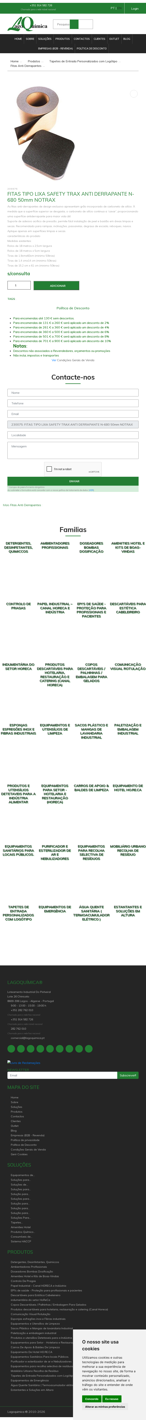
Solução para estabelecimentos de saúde (22, 1204)
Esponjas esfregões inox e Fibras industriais (38, 1319)
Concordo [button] (91, 1398)
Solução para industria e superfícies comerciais (19, 1209)
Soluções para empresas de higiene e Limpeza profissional (22, 1199)
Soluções (45, 38)
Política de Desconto (92, 48)
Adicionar (57, 286)
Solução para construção (19, 1213)
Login (135, 8)
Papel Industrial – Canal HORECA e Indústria (38, 1285)
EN (119, 8)
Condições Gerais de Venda (28, 1149)
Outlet (114, 38)
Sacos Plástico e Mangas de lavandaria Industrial (42, 1328)
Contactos (82, 38)
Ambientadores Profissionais (29, 1266)
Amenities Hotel (21, 1227)
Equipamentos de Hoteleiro (22, 1175)
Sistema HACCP (21, 1241)
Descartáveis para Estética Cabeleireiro (35, 1295)
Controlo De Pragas (23, 1281)
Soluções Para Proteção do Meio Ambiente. (22, 1218)
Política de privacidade (25, 1140)
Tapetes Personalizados (20, 1223)
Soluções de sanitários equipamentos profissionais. (20, 1185)
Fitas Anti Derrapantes (25, 66)
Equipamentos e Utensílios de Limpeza (35, 1323)
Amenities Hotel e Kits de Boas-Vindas (35, 1276)
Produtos (63, 38)
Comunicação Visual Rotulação (30, 1314)
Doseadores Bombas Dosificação (32, 1271)
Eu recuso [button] (111, 1398)
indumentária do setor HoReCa (30, 1300)
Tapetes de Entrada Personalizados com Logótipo (82, 61)
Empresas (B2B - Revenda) (55, 48)
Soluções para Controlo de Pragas (23, 1190)
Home (18, 38)
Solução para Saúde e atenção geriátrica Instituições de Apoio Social (22, 1194)
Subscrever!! (128, 1075)
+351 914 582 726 (40, 5)
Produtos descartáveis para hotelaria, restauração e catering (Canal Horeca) (59, 1309)
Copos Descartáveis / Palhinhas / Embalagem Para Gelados (48, 1304)
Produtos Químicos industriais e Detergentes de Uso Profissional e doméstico (23, 1232)
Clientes (99, 38)
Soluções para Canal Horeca (20, 1180)
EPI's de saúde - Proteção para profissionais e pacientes (46, 1290)
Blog (126, 38)
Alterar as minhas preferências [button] (105, 1406)
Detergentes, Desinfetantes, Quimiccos (35, 1262)
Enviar (74, 481)
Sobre (30, 38)
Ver (54, 360)
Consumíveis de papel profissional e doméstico (23, 1237)
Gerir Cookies (19, 1154)
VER (91, 490)
